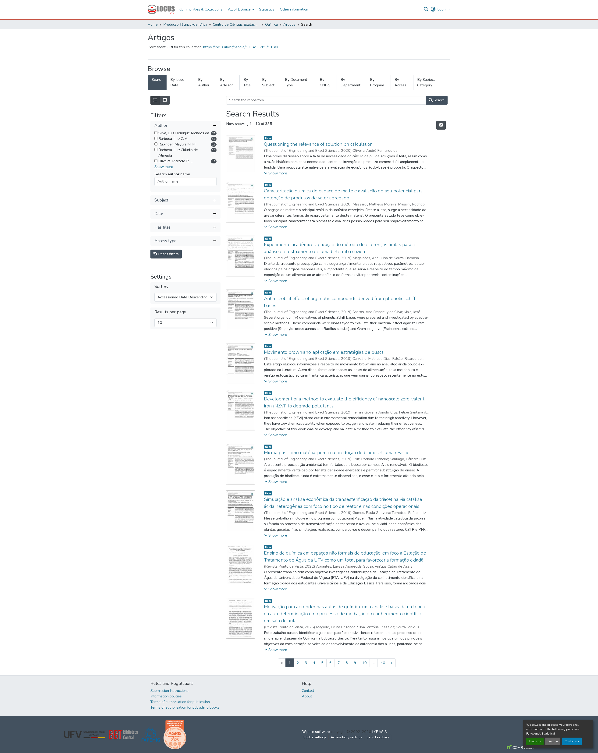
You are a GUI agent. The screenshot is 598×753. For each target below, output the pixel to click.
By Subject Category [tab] (426, 82)
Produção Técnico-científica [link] (185, 24)
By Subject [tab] (268, 82)
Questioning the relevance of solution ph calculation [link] (318, 144)
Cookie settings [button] (314, 737)
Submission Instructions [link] (169, 690)
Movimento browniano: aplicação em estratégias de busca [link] (324, 352)
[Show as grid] (165, 100)
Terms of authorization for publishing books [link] (185, 707)
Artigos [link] (289, 24)
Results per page (170, 312)
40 (383, 662)
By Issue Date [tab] (177, 82)
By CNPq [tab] (325, 82)
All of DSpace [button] (239, 9)
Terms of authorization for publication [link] (180, 701)
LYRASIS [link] (379, 731)
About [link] (307, 696)
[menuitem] (240, 9)
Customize (572, 741)
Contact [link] (308, 690)
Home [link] (153, 24)
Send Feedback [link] (378, 737)
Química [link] (271, 24)
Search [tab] (157, 79)
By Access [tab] (400, 82)
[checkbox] (155, 132)
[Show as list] (155, 100)
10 (364, 662)
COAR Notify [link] (523, 747)
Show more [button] (163, 166)
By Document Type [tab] (296, 82)
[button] (161, 9)
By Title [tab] (247, 82)
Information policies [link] (166, 696)
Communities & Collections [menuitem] (200, 9)
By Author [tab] (203, 82)
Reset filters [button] (168, 254)
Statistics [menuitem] (266, 9)
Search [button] (439, 100)
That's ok (535, 741)
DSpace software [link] (315, 731)
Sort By (161, 286)
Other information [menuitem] (294, 9)
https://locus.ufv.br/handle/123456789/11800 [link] (241, 47)
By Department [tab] (350, 82)
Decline (553, 741)
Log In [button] (442, 9)
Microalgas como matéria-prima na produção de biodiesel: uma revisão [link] (336, 452)
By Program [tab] (377, 82)
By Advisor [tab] (226, 82)
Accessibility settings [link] (346, 737)
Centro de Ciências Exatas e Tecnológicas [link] (236, 24)
